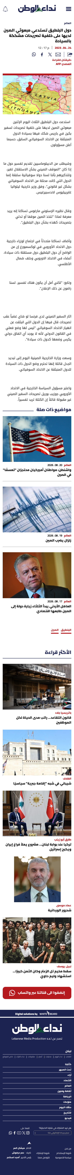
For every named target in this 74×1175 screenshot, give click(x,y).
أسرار (40, 1056)
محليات (48, 1056)
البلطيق (66, 630)
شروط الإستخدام (64, 1153)
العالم (67, 23)
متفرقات (31, 1056)
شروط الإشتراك (43, 1153)
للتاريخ (67, 1113)
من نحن (68, 1148)
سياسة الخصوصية (63, 1157)
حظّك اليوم (65, 1107)
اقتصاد (67, 1080)
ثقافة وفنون (64, 1091)
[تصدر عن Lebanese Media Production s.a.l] (37, 1028)
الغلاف (68, 1056)
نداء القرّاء (20, 1056)
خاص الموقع (8, 1056)
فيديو (68, 1118)
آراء (69, 1075)
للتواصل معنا (44, 1157)
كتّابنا (68, 1064)
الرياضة (67, 1096)
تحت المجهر (65, 1070)
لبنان (68, 1051)
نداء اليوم (58, 1056)
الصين (55, 630)
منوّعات (67, 1102)
